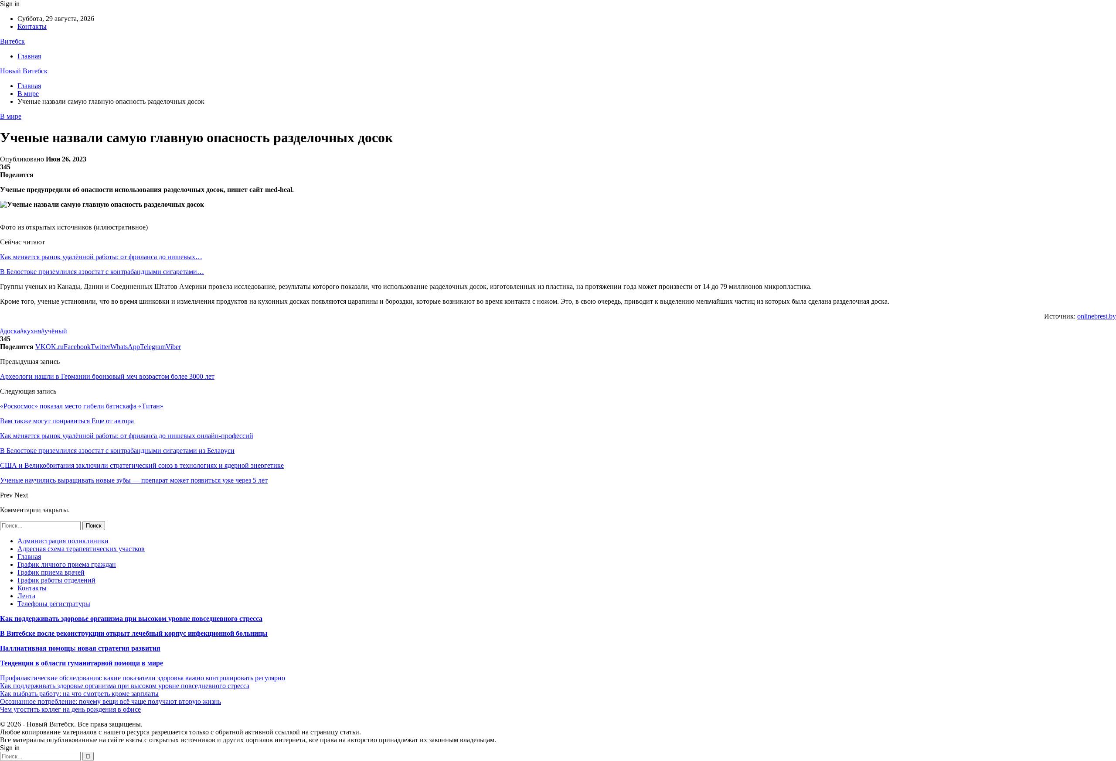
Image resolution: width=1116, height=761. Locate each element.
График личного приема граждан (66, 564)
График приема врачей (51, 572)
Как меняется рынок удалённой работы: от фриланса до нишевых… (101, 257)
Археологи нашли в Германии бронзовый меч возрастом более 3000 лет (107, 376)
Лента (26, 596)
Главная (29, 56)
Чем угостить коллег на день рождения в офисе (70, 709)
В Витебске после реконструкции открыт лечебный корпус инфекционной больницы (134, 633)
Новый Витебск (24, 71)
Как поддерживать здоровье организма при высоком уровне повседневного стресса (131, 618)
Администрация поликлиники (63, 541)
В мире (10, 116)
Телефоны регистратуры (53, 603)
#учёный (54, 331)
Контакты (32, 26)
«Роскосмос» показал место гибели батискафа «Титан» (81, 406)
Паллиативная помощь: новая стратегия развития (80, 648)
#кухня (30, 331)
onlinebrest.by (1096, 316)
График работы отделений (56, 580)
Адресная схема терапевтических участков (81, 548)
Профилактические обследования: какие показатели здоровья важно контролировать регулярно (142, 678)
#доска (10, 331)
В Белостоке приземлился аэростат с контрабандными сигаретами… (102, 271)
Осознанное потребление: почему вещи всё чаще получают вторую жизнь (110, 701)
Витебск (12, 41)
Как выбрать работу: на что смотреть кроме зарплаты (79, 693)
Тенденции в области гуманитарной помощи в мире (81, 663)
